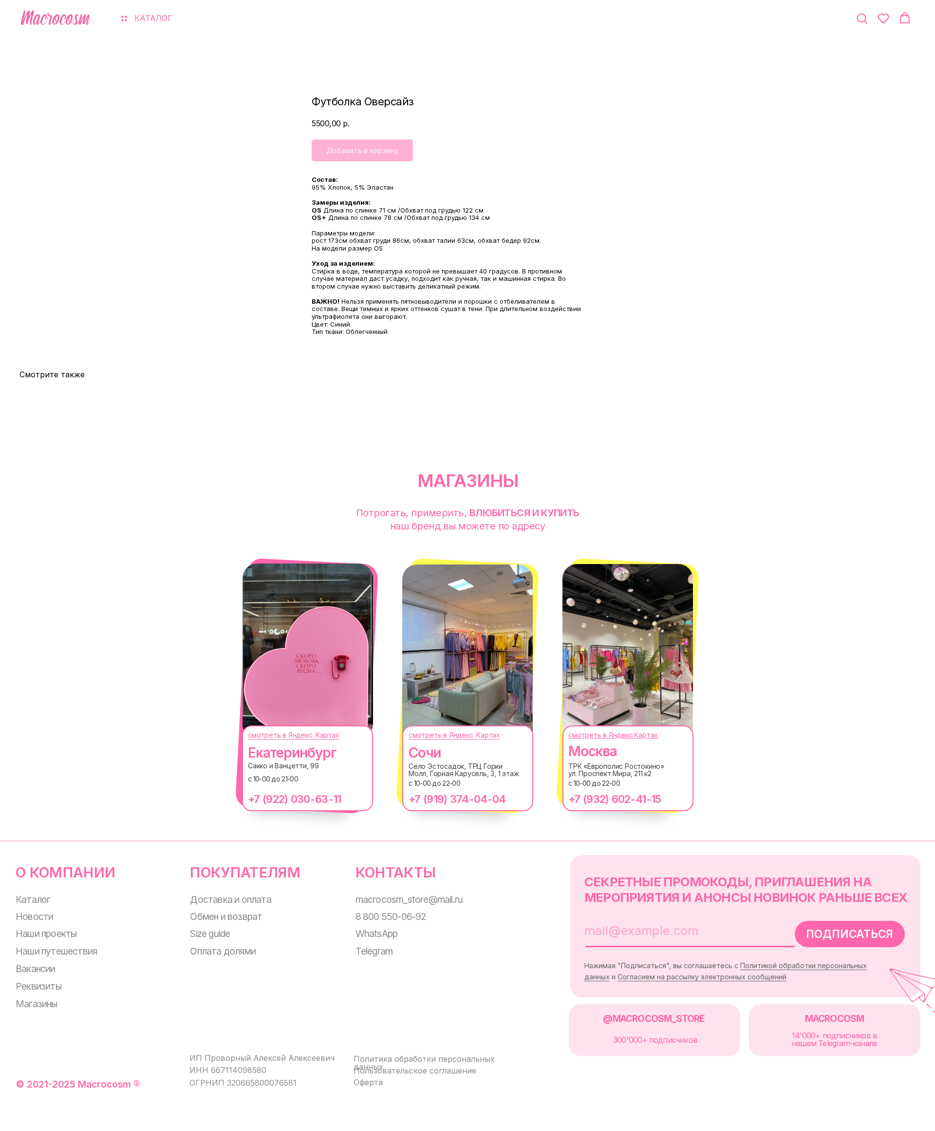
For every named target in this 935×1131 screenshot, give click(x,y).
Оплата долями (223, 951)
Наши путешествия (56, 951)
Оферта (368, 1082)
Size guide (210, 933)
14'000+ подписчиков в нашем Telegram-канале (834, 1039)
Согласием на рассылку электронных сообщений (701, 977)
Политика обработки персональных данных (424, 1063)
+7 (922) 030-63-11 (294, 799)
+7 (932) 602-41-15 (614, 799)
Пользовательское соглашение (415, 1070)
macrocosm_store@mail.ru (409, 899)
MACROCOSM (834, 1018)
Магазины (36, 1004)
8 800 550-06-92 (390, 916)
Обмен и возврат (226, 916)
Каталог (33, 899)
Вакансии (36, 969)
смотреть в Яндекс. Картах (293, 735)
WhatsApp (376, 933)
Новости (34, 916)
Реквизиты (38, 986)
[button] (862, 18)
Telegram (374, 951)
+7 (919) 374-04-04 (457, 799)
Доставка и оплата (230, 899)
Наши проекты (46, 933)
